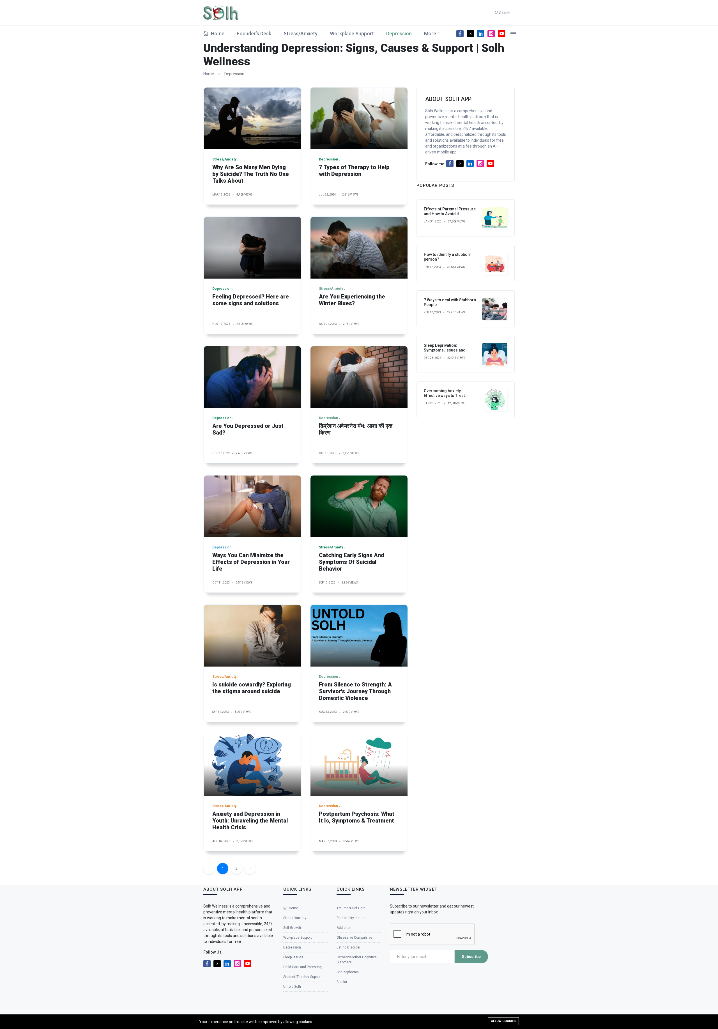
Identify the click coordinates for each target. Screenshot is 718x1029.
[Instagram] (491, 33)
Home (217, 33)
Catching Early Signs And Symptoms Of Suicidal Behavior (351, 562)
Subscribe (471, 956)
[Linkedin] (480, 33)
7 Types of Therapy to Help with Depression (354, 170)
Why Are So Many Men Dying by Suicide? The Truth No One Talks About (250, 174)
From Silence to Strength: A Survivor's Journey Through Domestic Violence (355, 691)
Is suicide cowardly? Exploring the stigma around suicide (251, 688)
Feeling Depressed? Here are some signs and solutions (250, 300)
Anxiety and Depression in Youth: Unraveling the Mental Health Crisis (250, 820)
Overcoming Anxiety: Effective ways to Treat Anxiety (444, 396)
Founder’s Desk (254, 33)
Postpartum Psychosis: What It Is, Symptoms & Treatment (356, 817)
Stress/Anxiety (300, 33)
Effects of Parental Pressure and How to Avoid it (450, 211)
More (430, 33)
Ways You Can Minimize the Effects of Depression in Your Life (251, 562)
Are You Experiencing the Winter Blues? (352, 300)
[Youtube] (501, 33)
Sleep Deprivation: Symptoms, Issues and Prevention (445, 350)
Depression (399, 33)
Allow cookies (503, 1021)
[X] (470, 33)
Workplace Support (352, 33)
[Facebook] (460, 33)
